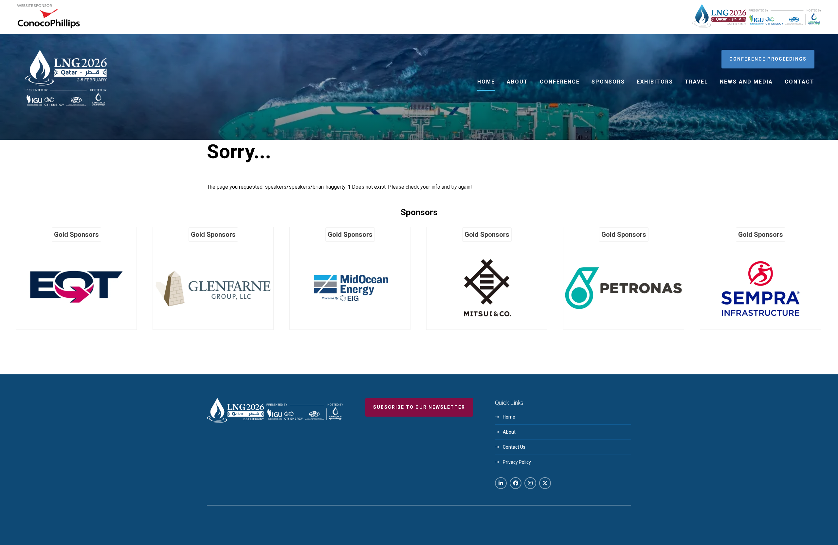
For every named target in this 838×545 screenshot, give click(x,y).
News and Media (746, 82)
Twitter (545, 483)
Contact (799, 82)
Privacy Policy (517, 462)
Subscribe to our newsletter (419, 407)
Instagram (530, 483)
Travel (696, 82)
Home (486, 82)
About (517, 82)
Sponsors (608, 82)
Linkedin (501, 483)
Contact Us (514, 447)
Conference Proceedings (768, 59)
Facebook (515, 483)
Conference (560, 82)
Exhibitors (655, 82)
